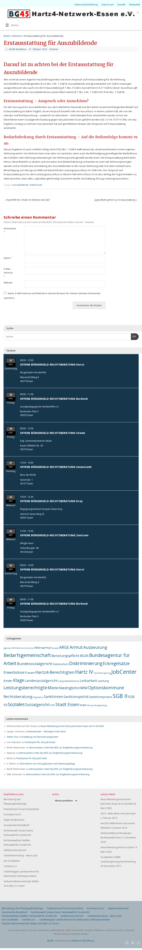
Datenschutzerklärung (86, 4)
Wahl (83, 705)
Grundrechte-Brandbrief (16, 825)
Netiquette (134, 4)
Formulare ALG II (12, 814)
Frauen (30, 673)
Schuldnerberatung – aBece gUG (21, 855)
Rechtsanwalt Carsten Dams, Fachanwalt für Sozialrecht (60, 912)
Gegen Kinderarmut (14, 819)
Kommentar (9, 230)
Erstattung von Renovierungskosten (40, 736)
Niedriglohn (69, 688)
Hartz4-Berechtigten (55, 672)
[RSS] (137, 13)
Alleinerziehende (25, 648)
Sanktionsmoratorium (15, 850)
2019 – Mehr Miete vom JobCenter (118, 813)
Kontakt (121, 4)
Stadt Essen (36, 184)
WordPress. (88, 940)
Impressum (108, 4)
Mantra (76, 940)
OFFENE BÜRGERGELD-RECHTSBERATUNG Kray (51, 501)
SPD (52, 705)
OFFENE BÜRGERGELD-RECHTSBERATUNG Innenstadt (56, 467)
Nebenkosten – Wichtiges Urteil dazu (47, 731)
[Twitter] (132, 13)
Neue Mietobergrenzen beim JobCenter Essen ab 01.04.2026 (72, 726)
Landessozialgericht (41, 680)
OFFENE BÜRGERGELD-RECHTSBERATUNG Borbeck (54, 398)
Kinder (8, 681)
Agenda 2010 (10, 648)
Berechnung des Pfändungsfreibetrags (22, 908)
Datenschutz (61, 664)
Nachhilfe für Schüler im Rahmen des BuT (27, 199)
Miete (53, 687)
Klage (18, 680)
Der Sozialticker (12, 860)
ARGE (64, 647)
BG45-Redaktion (17, 49)
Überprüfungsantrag (97, 705)
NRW (83, 687)
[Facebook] (126, 13)
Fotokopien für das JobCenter (40, 742)
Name (8, 258)
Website (8, 282)
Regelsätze (38, 697)
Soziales (16, 704)
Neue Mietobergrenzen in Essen (117, 847)
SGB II (120, 695)
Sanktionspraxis (100, 697)
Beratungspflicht (65, 655)
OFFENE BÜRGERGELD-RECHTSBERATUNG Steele (52, 433)
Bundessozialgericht (35, 663)
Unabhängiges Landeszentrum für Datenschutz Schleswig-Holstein (74, 919)
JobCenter (124, 671)
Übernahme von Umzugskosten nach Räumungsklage (47, 763)
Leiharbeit (88, 680)
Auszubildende (20, 184)
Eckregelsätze (116, 663)
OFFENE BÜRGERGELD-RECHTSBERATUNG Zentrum (54, 535)
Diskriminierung (85, 663)
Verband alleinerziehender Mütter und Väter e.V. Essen (30, 923)
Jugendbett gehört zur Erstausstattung (115, 199)
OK (133, 336)
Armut (76, 647)
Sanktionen (53, 696)
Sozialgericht (37, 704)
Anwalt (55, 648)
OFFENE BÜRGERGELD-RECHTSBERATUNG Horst (52, 364)
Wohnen (17, 36)
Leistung (103, 681)
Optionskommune (106, 688)
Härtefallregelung (102, 673)
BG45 (7, 36)
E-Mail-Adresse (8, 272)
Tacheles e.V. (10, 866)
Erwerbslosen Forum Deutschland (21, 809)
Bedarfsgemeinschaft (27, 655)
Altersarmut (43, 647)
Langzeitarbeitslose (68, 680)
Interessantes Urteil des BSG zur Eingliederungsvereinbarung (60, 747)
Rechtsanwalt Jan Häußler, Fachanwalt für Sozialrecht (29, 915)
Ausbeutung (95, 647)
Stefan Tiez (12, 736)
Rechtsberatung (18, 696)
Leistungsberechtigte (25, 688)
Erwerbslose (14, 672)
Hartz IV (84, 672)
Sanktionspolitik (76, 696)
